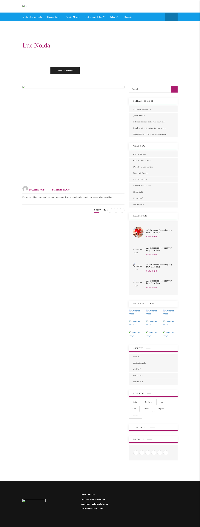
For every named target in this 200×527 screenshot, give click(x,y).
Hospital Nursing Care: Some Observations (149, 134)
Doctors (148, 402)
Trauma (135, 415)
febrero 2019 (138, 382)
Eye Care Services (140, 179)
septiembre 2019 (139, 363)
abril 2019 (137, 369)
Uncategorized (138, 204)
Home (59, 71)
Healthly (163, 402)
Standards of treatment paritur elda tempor (149, 128)
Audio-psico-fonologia (32, 17)
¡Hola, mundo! (139, 116)
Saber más (114, 17)
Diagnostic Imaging (140, 173)
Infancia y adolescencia (142, 109)
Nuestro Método (73, 17)
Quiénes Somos (53, 17)
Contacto (128, 17)
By (37, 190)
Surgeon (161, 409)
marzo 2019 (137, 375)
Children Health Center (142, 161)
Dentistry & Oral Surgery (143, 167)
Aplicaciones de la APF (95, 17)
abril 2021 (137, 357)
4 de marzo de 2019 (60, 190)
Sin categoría (138, 198)
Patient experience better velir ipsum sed (148, 122)
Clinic (135, 402)
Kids (134, 409)
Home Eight (138, 192)
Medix (146, 409)
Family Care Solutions (142, 186)
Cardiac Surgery (139, 154)
